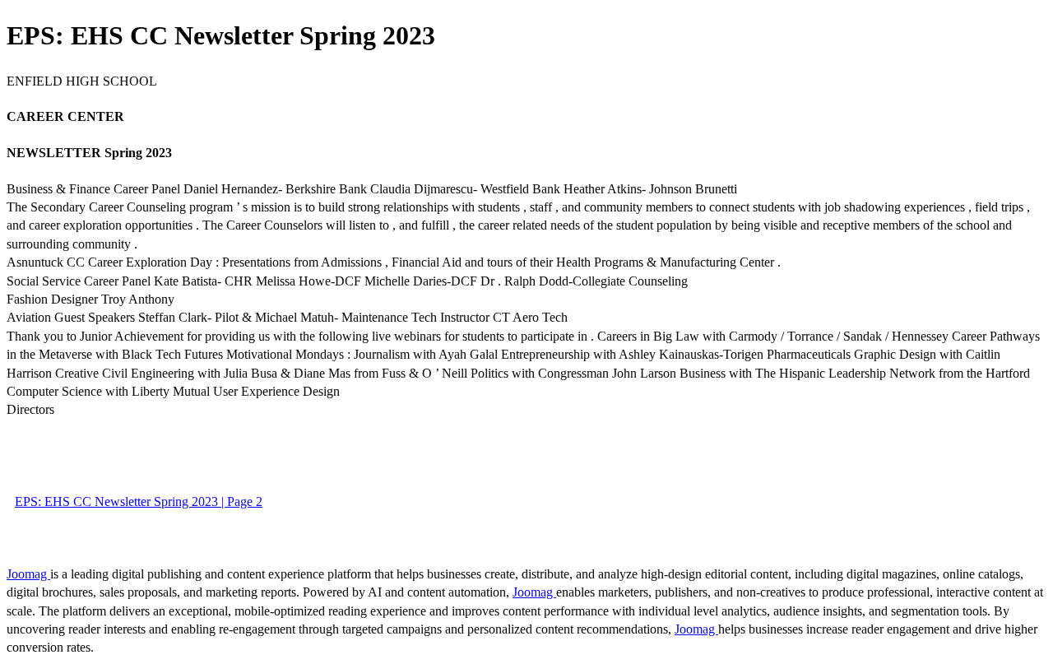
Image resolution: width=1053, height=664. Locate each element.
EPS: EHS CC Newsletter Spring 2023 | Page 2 (138, 501)
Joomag (28, 574)
